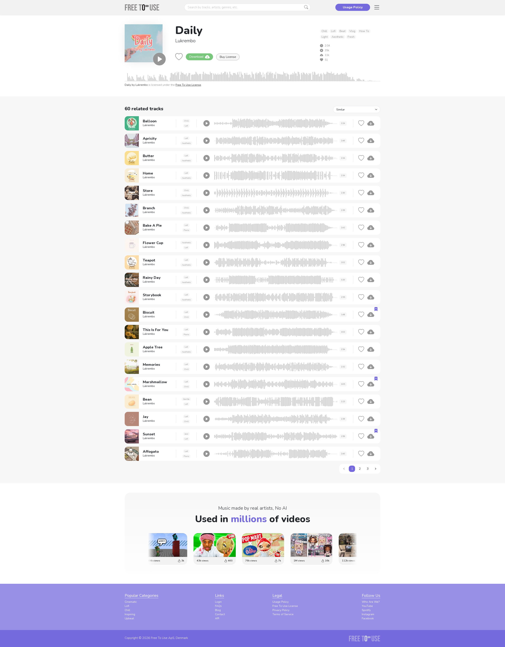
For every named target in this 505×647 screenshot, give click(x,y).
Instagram (368, 614)
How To (364, 31)
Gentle (186, 399)
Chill (324, 31)
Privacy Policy (280, 610)
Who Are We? (371, 602)
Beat (342, 31)
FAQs (218, 606)
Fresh (351, 37)
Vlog (352, 31)
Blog (218, 610)
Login (218, 602)
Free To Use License (188, 85)
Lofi (333, 31)
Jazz (186, 433)
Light (325, 37)
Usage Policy (280, 602)
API (217, 618)
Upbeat (129, 618)
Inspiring (130, 614)
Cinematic (131, 602)
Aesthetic (338, 37)
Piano (186, 230)
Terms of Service (283, 614)
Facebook (368, 618)
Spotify (366, 610)
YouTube (367, 606)
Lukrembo (185, 41)
